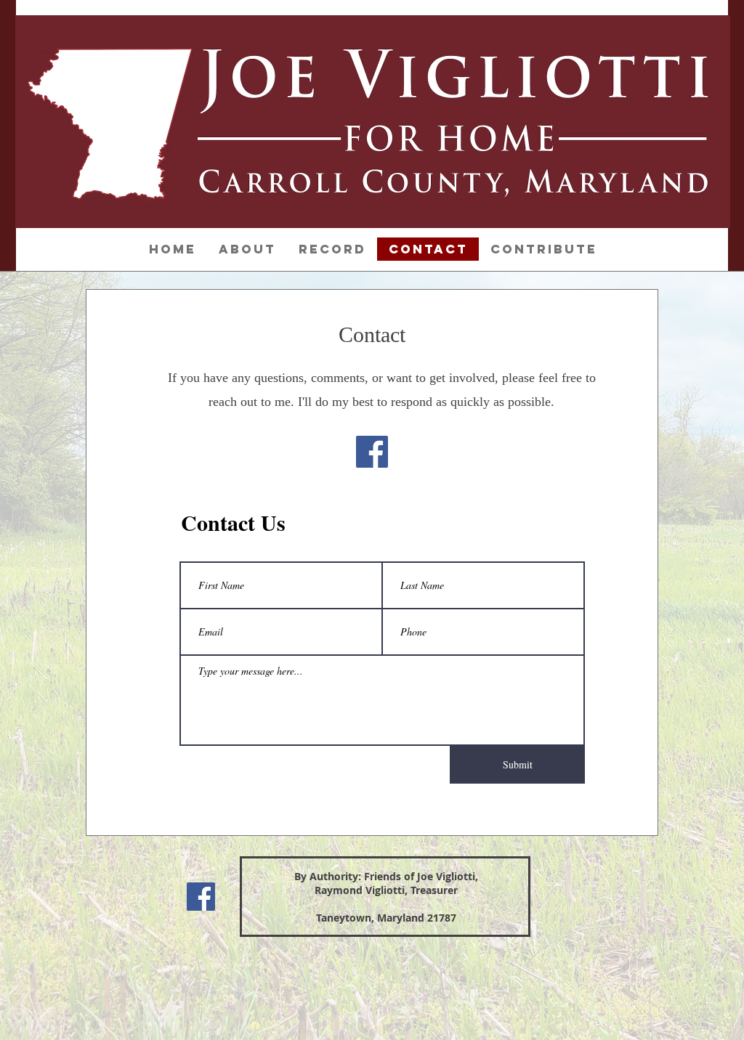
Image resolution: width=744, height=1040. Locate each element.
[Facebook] (372, 452)
